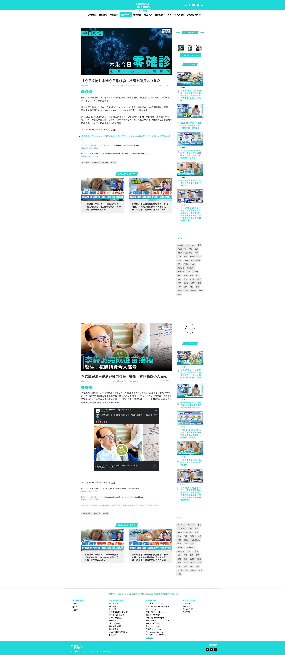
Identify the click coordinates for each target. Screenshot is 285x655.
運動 (187, 291)
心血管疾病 (195, 260)
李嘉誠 (105, 513)
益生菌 (192, 279)
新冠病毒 (95, 162)
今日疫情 (85, 162)
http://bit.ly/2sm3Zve (89, 148)
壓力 (179, 256)
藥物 (197, 287)
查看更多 (149, 638)
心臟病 (186, 260)
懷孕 (179, 264)
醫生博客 (103, 15)
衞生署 (180, 291)
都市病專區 (179, 15)
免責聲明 (186, 612)
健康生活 (159, 15)
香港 (179, 294)
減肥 (179, 275)
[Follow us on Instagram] (211, 649)
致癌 (185, 287)
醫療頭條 (125, 15)
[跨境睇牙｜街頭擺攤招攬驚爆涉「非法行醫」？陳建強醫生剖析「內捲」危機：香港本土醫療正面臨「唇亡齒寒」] (150, 189)
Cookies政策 (188, 609)
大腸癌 (192, 256)
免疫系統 (188, 253)
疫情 (191, 275)
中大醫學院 (182, 249)
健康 (196, 249)
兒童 (196, 253)
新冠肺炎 (104, 162)
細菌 (193, 283)
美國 (199, 283)
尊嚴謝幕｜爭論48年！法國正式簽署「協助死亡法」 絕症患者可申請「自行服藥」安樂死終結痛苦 (103, 207)
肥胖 (179, 287)
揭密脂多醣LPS (194, 15)
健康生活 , (183, 87)
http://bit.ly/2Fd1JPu (89, 156)
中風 (190, 249)
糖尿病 (186, 283)
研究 (179, 283)
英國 (191, 287)
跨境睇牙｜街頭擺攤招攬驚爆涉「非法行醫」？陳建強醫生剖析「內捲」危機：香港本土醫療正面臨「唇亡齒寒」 (150, 207)
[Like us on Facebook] (207, 649)
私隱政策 (186, 606)
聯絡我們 (186, 603)
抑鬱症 (186, 264)
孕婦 (179, 260)
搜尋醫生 (92, 15)
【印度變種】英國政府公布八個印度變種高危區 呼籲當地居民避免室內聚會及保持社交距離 (142, 594)
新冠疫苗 (181, 268)
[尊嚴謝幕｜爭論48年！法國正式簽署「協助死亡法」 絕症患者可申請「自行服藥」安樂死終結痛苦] (102, 189)
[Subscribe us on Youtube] (215, 649)
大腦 (185, 256)
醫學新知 (137, 15)
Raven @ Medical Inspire (128, 85)
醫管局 (193, 291)
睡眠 (199, 279)
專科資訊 (114, 15)
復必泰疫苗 (86, 513)
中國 (199, 245)
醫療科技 (148, 15)
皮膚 (185, 279)
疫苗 (197, 275)
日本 (188, 272)
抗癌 (193, 264)
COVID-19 (182, 245)
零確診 (113, 162)
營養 (185, 275)
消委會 (195, 272)
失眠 (199, 256)
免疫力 (180, 253)
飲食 (201, 291)
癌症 (179, 279)
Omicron (191, 245)
